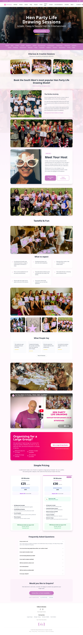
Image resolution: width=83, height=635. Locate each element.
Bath (12, 45)
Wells (73, 47)
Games (26, 4)
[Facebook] (77, 1)
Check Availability (40, 31)
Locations (78, 4)
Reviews (15, 4)
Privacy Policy (34, 631)
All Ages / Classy (37, 616)
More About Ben (50, 177)
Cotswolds (42, 47)
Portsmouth (23, 47)
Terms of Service (41, 631)
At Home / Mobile (45, 616)
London (17, 45)
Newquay (15, 47)
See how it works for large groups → (62, 448)
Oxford (34, 45)
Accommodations (59, 4)
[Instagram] (79, 1)
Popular (36, 4)
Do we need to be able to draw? (26, 552)
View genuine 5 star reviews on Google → (54, 112)
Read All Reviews (41, 355)
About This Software (50, 631)
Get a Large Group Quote (60, 445)
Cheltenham (59, 45)
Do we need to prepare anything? (27, 559)
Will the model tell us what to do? (27, 562)
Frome (68, 47)
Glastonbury (62, 47)
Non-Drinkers (53, 616)
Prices (41, 4)
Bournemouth (41, 45)
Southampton (50, 45)
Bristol (7, 45)
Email (52, 597)
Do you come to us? (24, 541)
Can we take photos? (24, 566)
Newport (48, 47)
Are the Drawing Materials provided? (27, 555)
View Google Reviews (41, 611)
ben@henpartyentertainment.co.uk (16, 1)
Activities (67, 4)
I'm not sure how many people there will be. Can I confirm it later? (34, 548)
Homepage (9, 4)
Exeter (9, 47)
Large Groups (30, 616)
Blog (30, 631)
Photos (21, 4)
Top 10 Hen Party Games (41, 619)
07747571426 (5, 1)
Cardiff (22, 45)
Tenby (35, 47)
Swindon (74, 45)
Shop (31, 4)
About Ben (45, 4)
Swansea (30, 47)
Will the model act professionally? (27, 570)
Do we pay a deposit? (24, 573)
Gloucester (67, 45)
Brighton (28, 45)
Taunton (55, 47)
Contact (51, 4)
